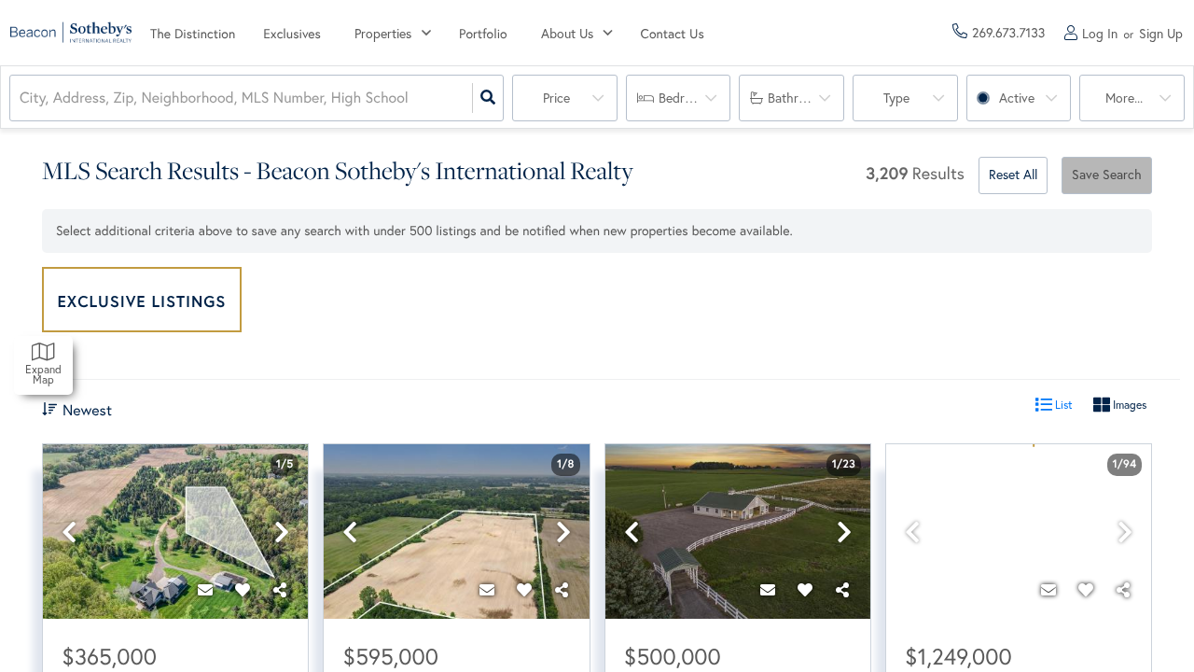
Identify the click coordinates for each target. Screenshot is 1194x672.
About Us (567, 33)
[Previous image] (69, 532)
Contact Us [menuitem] (672, 33)
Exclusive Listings (142, 301)
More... (1124, 98)
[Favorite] (242, 590)
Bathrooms (798, 98)
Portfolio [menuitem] (483, 33)
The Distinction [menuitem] (192, 33)
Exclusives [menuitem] (292, 33)
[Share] (279, 590)
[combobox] (21, 98)
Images (1128, 405)
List (1062, 405)
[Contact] (205, 590)
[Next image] (282, 532)
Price (556, 98)
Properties (382, 33)
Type (896, 98)
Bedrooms (687, 98)
